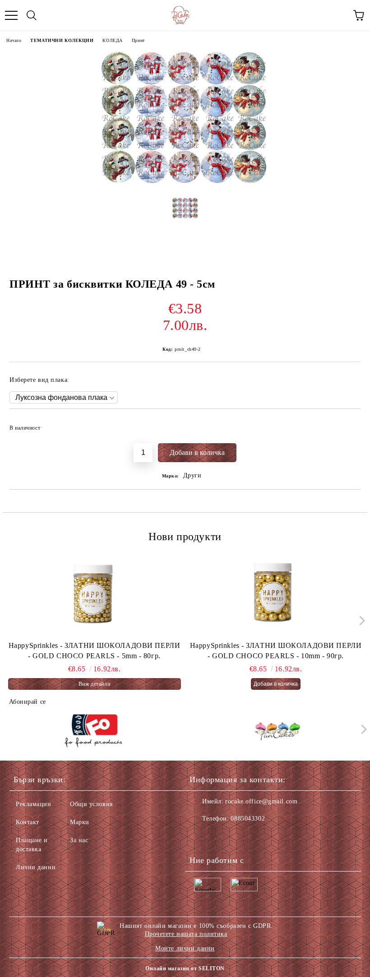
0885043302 (248, 818)
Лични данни (36, 867)
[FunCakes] (277, 731)
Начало (13, 40)
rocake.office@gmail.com (261, 801)
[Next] (360, 620)
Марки (79, 822)
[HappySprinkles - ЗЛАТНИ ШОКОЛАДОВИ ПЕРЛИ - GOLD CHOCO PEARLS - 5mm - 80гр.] (94, 595)
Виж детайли (94, 684)
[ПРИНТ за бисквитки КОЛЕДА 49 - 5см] (185, 183)
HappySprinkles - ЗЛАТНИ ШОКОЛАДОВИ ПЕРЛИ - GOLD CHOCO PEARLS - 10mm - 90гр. (275, 651)
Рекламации (33, 804)
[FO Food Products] (93, 731)
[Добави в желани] (347, 423)
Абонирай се (27, 701)
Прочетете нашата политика (186, 934)
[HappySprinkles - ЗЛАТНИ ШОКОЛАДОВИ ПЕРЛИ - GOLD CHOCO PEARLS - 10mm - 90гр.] (276, 595)
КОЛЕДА (112, 40)
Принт (138, 40)
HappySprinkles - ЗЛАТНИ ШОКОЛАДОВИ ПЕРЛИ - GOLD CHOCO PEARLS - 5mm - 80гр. (94, 651)
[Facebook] (201, 837)
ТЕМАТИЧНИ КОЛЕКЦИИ (61, 40)
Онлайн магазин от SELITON (185, 968)
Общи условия (91, 804)
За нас (79, 840)
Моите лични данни (185, 948)
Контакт (27, 822)
